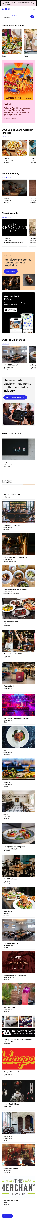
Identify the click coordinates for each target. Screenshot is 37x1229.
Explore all (5, 137)
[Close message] (33, 3)
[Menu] (34, 9)
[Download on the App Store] (18, 310)
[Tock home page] (6, 9)
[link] (14, 152)
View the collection (10, 119)
